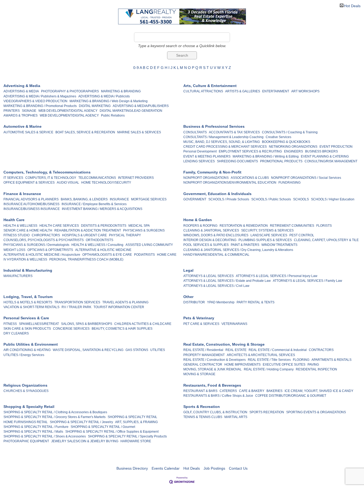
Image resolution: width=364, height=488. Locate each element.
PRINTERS (11, 111)
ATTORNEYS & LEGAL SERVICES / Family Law (307, 281)
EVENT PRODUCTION (336, 146)
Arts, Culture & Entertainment (210, 86)
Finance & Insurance (22, 194)
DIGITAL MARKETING (95, 106)
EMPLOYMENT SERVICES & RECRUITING (250, 151)
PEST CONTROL (301, 235)
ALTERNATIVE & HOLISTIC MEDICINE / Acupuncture (41, 255)
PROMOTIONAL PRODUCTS (281, 161)
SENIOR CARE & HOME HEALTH (27, 230)
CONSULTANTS (195, 132)
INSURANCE (119, 199)
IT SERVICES (13, 178)
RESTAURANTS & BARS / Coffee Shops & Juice (218, 396)
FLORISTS (324, 226)
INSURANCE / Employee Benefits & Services (94, 204)
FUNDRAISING (289, 182)
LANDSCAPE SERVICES (268, 235)
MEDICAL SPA (139, 226)
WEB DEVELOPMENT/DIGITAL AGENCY (68, 111)
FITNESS (10, 324)
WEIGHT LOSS (14, 250)
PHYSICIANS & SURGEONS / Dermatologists (36, 245)
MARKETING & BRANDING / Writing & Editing (266, 156)
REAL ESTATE (235, 350)
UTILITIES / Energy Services (23, 355)
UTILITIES (157, 350)
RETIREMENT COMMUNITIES (292, 226)
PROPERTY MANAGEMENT (204, 355)
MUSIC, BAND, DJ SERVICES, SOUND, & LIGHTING (221, 142)
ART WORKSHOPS (305, 91)
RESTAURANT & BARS (200, 391)
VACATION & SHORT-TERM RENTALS (31, 307)
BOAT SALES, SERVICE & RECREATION (85, 132)
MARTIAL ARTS (235, 417)
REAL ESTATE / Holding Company (269, 369)
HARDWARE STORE (135, 441)
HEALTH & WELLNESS (20, 226)
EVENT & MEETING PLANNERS (206, 156)
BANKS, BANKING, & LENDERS (84, 199)
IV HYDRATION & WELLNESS (25, 259)
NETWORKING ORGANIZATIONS (293, 146)
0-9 (136, 67)
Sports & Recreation (201, 406)
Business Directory (132, 468)
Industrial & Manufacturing (27, 270)
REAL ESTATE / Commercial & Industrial (278, 350)
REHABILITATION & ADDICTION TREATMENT (87, 230)
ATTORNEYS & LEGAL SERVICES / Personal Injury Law (276, 276)
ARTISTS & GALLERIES (242, 91)
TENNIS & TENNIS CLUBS (202, 417)
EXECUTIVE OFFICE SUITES (284, 364)
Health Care (14, 220)
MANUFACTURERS (18, 276)
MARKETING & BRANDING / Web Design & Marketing (109, 101)
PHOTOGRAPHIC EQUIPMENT (26, 441)
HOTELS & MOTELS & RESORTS (27, 302)
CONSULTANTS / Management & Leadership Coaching (223, 137)
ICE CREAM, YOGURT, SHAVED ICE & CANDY (319, 391)
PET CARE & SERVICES (201, 324)
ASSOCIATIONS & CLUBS (250, 178)
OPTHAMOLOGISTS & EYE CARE (107, 255)
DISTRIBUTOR (194, 302)
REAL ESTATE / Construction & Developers (214, 360)
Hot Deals (352, 5)
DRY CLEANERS (16, 333)
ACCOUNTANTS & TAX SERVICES (234, 132)
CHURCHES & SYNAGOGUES (25, 391)
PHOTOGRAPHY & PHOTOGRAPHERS (70, 91)
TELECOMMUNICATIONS (97, 178)
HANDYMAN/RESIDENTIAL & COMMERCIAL (216, 255)
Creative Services (278, 137)
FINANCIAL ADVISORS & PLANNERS (31, 199)
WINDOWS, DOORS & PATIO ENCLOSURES (215, 235)
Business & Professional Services (214, 126)
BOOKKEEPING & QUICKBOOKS (286, 142)
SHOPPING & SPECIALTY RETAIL (132, 417)
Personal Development (200, 151)
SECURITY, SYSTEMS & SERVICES (267, 230)
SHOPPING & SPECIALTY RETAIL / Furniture (35, 427)
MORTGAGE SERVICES (149, 199)
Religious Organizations (25, 385)
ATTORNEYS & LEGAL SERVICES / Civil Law (216, 286)
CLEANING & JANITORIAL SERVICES (211, 230)
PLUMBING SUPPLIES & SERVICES (265, 240)
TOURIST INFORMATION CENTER (119, 307)
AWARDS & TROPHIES (20, 115)
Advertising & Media (21, 86)
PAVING (313, 364)
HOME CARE (166, 255)
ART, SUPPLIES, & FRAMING (136, 422)
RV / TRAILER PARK (76, 307)
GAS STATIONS (137, 350)
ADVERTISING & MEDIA (21, 91)
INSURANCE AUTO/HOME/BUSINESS (31, 204)
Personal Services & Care (26, 318)
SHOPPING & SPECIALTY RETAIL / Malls (33, 431)
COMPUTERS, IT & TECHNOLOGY (50, 178)
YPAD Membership (220, 302)
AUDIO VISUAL (68, 182)
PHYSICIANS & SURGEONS (144, 230)
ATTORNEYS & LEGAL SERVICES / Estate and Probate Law (227, 281)
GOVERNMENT (194, 199)
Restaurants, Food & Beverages (212, 385)
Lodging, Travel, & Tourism (27, 297)
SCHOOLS (301, 199)
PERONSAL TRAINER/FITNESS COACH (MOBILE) (86, 259)
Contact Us (238, 468)
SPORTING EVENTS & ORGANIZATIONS (316, 412)
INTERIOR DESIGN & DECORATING (209, 240)
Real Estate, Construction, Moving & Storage (224, 344)
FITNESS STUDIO (16, 235)
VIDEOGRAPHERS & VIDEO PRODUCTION (35, 101)
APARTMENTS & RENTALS (331, 360)
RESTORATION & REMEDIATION (244, 226)
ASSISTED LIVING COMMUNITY (149, 245)
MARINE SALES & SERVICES (139, 132)
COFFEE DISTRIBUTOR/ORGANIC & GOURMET (290, 396)
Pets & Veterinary (198, 318)
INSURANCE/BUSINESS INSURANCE (31, 209)
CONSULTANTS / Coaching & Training (290, 132)
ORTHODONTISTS (99, 240)
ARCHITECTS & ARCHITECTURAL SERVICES (261, 355)
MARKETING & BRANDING (121, 91)
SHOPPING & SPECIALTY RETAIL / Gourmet (103, 427)
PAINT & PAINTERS (245, 245)
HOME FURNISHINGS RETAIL (25, 422)
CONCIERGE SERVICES (71, 328)
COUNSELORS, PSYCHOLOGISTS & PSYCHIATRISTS (43, 240)
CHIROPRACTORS (46, 235)
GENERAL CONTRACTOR (202, 364)
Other (188, 297)
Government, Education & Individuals (217, 194)
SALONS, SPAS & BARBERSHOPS (86, 324)
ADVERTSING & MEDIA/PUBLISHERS (141, 106)
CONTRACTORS (321, 350)
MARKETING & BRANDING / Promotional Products (40, 106)
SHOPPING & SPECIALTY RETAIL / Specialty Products (127, 436)
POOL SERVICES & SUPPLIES (206, 245)
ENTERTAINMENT (275, 91)
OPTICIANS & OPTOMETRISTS (50, 250)
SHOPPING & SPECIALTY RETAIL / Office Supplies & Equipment (112, 431)
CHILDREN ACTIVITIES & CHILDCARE (142, 324)
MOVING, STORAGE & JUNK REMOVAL (212, 369)
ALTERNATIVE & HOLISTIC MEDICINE (103, 250)
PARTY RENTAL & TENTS (255, 302)
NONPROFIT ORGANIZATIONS (206, 178)
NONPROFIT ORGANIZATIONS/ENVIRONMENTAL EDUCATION (229, 182)
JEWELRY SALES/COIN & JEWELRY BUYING (84, 441)
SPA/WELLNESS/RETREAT (39, 324)
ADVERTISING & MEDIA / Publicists (104, 96)
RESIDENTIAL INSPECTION (316, 369)
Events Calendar (166, 468)
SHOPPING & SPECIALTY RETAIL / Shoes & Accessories (44, 436)
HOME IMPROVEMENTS (242, 364)
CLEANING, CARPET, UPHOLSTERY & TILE (326, 240)
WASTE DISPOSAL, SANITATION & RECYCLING (88, 350)
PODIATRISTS (144, 255)
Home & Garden (197, 220)
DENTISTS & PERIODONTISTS (103, 226)
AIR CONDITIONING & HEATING (27, 350)
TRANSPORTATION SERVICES (77, 302)
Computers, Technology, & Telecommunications (47, 172)
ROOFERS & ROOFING (200, 226)
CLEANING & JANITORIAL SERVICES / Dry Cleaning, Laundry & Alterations (238, 250)
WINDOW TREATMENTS (279, 245)
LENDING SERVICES (199, 161)
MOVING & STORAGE (199, 374)
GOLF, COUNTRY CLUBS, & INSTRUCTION (215, 412)
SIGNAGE (29, 111)
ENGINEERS (293, 151)
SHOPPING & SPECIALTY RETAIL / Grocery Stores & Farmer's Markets (54, 417)
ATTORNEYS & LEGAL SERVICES (208, 276)
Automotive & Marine (22, 126)
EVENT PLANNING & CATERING (325, 156)
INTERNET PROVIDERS (136, 178)
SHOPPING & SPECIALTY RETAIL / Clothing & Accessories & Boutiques (55, 412)
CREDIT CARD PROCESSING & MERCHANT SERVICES (225, 146)
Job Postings (214, 468)
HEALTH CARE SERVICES (59, 226)
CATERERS (228, 391)
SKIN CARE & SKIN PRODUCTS (27, 328)
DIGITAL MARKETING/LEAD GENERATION (131, 111)
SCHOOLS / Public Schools (271, 199)
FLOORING (301, 360)
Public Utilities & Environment (30, 344)
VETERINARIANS (234, 324)
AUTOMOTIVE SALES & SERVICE (28, 132)
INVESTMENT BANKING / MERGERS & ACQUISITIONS (102, 209)
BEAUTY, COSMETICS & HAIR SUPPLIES (122, 328)
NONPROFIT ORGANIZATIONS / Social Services (306, 178)
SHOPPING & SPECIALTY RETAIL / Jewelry (81, 422)
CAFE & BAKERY (251, 391)
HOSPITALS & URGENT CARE (84, 235)
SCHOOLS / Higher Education (332, 199)
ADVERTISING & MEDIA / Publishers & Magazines (39, 96)
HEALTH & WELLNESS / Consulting (97, 245)
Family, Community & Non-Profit (212, 172)
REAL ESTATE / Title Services (269, 360)
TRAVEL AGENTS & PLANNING (125, 302)
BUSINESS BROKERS (321, 151)
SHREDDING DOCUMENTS (237, 161)
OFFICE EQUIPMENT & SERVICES (29, 182)
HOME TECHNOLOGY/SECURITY (106, 182)
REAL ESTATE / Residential (203, 350)
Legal (188, 270)
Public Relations (113, 115)
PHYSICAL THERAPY (125, 235)
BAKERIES (274, 391)
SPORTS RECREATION (266, 412)
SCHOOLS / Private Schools (228, 199)
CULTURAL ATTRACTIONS (203, 91)
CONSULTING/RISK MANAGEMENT (331, 161)
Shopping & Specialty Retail (28, 406)
